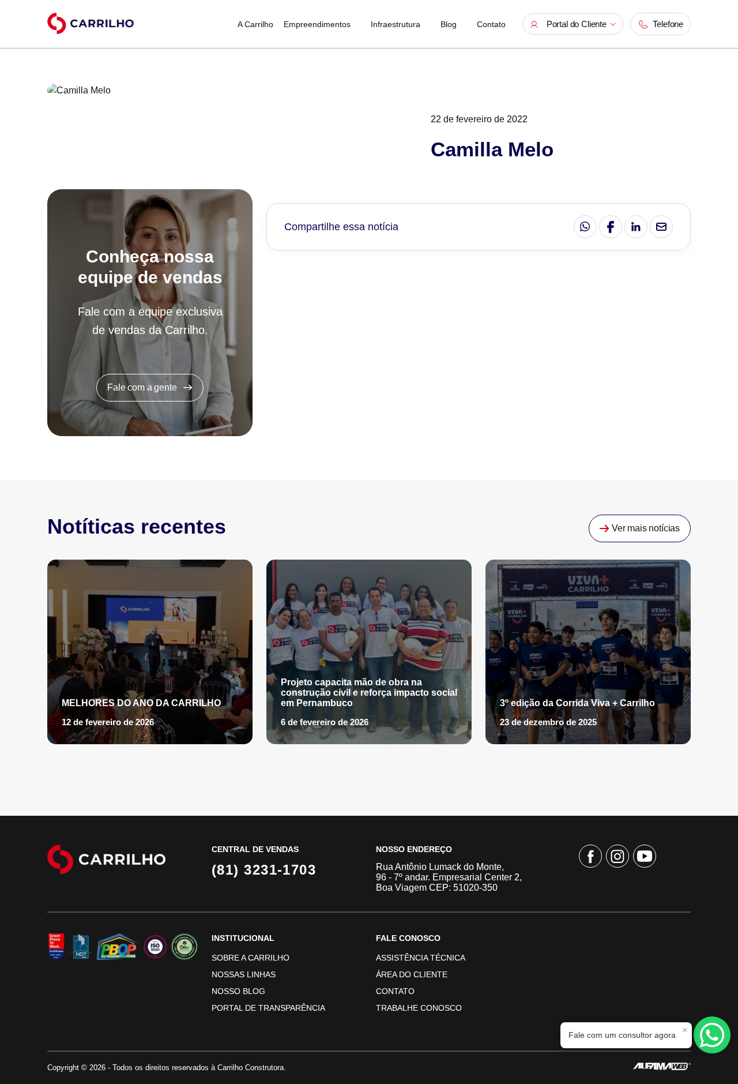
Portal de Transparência (268, 1007)
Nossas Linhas (244, 974)
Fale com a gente (145, 387)
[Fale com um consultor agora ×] (712, 1035)
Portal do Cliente (574, 24)
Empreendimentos (317, 24)
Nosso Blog (238, 991)
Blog (448, 24)
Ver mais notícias (644, 528)
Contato (491, 24)
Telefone (666, 24)
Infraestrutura (395, 24)
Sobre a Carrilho (250, 957)
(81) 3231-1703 (264, 869)
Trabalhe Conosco (419, 1007)
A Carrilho (255, 24)
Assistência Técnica (420, 957)
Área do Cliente (411, 974)
